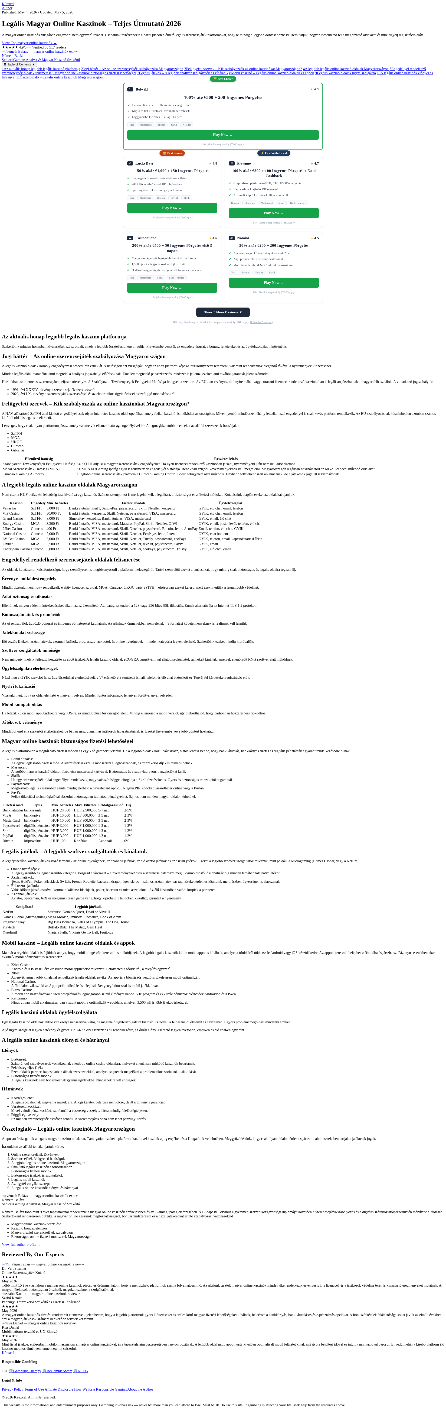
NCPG (80, 1371)
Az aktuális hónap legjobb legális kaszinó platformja (41, 69)
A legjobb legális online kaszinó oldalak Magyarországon (346, 69)
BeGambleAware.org (261, 322)
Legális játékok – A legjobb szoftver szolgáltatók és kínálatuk (182, 73)
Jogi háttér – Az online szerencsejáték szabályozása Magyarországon (132, 69)
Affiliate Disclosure (59, 1389)
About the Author (140, 1389)
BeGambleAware (57, 1371)
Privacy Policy (12, 1389)
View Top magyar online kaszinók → (29, 43)
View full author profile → (21, 1244)
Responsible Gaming (111, 1389)
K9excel (8, 4)
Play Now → (223, 135)
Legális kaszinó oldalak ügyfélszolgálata (345, 73)
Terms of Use (34, 1389)
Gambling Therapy (25, 1371)
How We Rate (84, 1389)
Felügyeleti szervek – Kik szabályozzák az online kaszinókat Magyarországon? (243, 69)
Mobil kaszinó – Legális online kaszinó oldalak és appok (271, 73)
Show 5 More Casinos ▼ (223, 312)
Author (7, 8)
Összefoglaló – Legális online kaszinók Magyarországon (59, 77)
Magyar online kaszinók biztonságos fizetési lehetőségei (94, 73)
